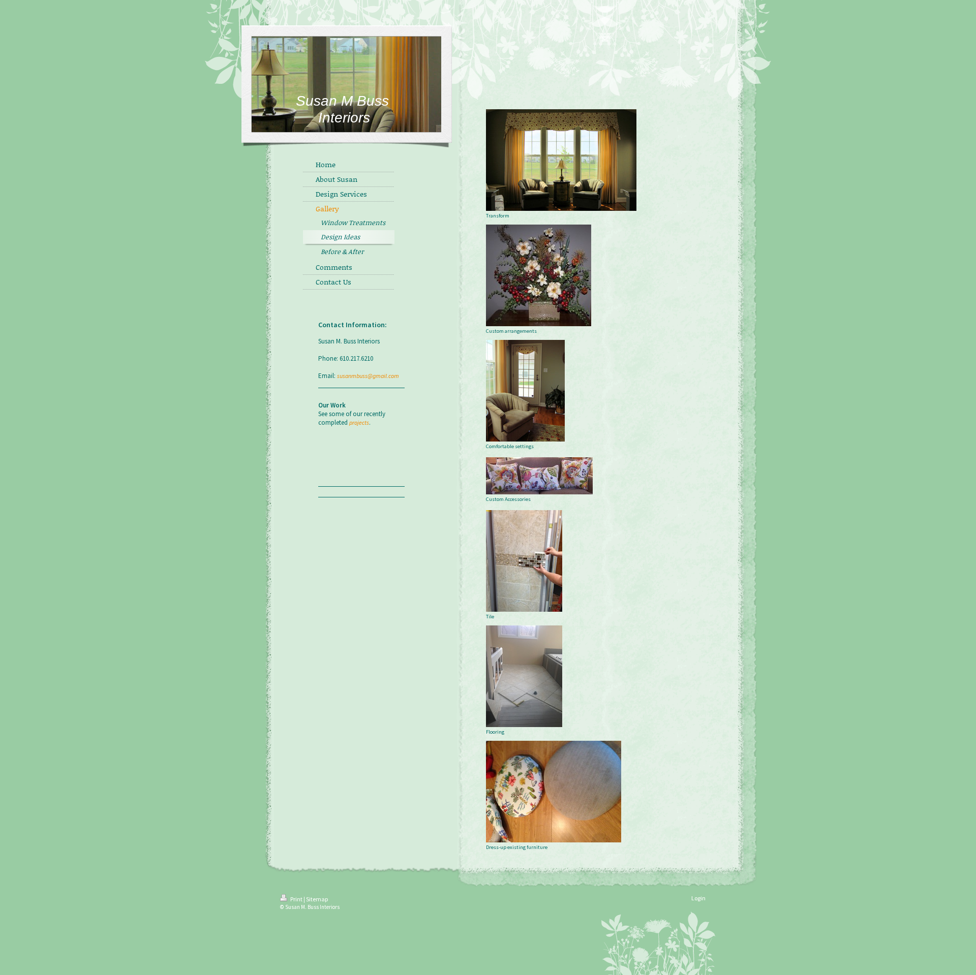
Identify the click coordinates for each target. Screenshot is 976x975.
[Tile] (524, 561)
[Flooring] (524, 676)
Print (296, 899)
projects (359, 422)
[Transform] (561, 160)
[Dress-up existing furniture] (553, 791)
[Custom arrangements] (538, 275)
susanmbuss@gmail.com (368, 376)
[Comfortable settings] (525, 391)
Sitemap (317, 899)
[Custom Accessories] (539, 475)
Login (698, 898)
